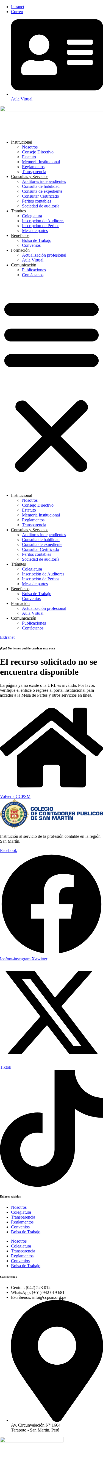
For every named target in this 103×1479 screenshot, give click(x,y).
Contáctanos (32, 274)
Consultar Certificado (40, 196)
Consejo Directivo (38, 152)
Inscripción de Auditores (43, 220)
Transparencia (34, 171)
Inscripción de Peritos (40, 225)
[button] (51, 385)
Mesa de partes (35, 230)
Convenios (31, 245)
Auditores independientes (44, 181)
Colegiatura (32, 215)
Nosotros (30, 147)
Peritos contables (36, 201)
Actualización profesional (44, 255)
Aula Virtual (32, 260)
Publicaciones (34, 270)
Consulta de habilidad (41, 186)
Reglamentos (33, 166)
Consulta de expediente (42, 191)
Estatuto (29, 157)
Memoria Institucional (41, 161)
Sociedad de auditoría (40, 206)
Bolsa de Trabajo (36, 240)
